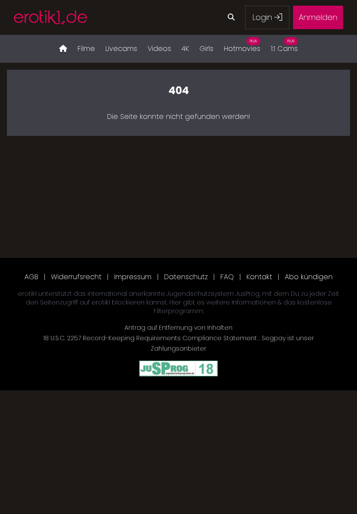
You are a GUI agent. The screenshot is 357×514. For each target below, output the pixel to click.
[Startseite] (63, 49)
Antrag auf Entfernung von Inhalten (178, 327)
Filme (86, 49)
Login (263, 17)
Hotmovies (242, 46)
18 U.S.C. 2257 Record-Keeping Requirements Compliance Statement (151, 338)
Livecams (121, 49)
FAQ (227, 277)
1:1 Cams (284, 46)
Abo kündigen (309, 277)
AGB (31, 277)
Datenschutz (186, 277)
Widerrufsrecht (76, 277)
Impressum (133, 277)
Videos (159, 49)
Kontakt (259, 277)
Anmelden (318, 17)
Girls (206, 49)
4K (185, 49)
